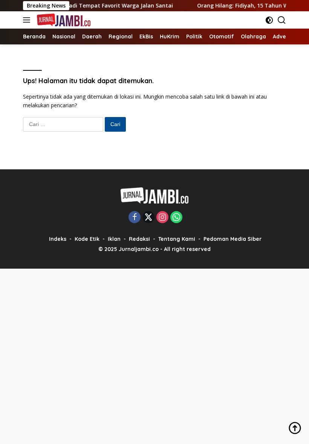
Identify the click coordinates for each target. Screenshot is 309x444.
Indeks (57, 239)
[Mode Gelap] (269, 20)
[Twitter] (148, 217)
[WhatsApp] (176, 217)
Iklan (114, 239)
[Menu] (28, 20)
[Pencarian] (281, 20)
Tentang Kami (176, 239)
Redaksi (139, 239)
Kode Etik (87, 239)
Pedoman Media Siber (232, 239)
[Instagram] (162, 217)
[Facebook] (134, 217)
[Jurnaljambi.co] (62, 20)
